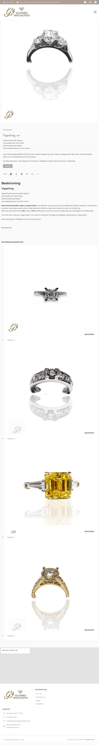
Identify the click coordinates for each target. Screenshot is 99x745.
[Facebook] (85, 2)
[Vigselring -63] (51, 292)
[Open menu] (95, 12)
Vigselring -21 (11, 537)
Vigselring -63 (11, 340)
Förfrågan (8, 166)
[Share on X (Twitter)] (11, 174)
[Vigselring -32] (51, 588)
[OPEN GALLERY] (49, 71)
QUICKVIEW (89, 334)
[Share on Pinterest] (27, 174)
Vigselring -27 (11, 438)
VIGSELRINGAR (7, 130)
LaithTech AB (89, 739)
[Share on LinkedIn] (21, 174)
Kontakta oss (6, 228)
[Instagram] (90, 2)
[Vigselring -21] (51, 489)
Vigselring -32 (11, 636)
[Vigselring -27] (51, 391)
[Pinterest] (95, 2)
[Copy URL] (38, 174)
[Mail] (32, 174)
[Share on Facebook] (16, 174)
